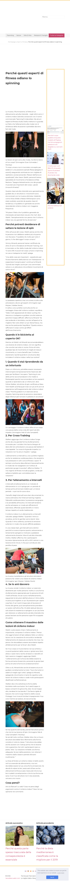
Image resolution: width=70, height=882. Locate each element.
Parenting (10, 35)
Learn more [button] (60, 873)
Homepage (12, 42)
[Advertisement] (22, 17)
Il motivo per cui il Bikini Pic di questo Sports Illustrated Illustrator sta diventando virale (54, 170)
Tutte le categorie (56, 35)
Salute (18, 35)
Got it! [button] (52, 877)
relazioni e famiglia (40, 35)
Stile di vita (27, 35)
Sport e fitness (22, 42)
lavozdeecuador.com (13, 878)
